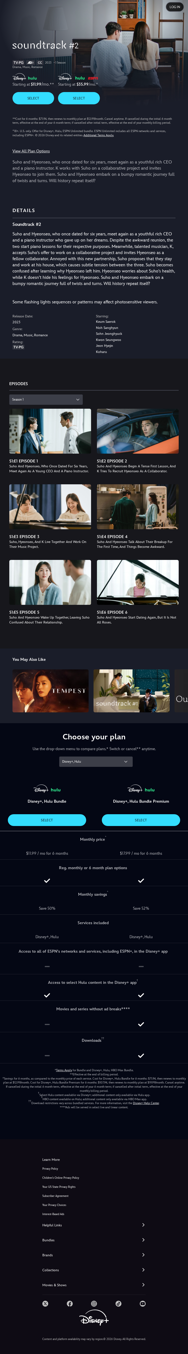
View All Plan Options (31, 151)
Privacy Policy (50, 1168)
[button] (94, 1225)
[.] (45, 1304)
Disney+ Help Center (146, 1103)
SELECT (33, 98)
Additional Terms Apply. (98, 135)
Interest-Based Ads (53, 1214)
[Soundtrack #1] (132, 690)
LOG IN (175, 7)
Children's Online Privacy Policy (60, 1177)
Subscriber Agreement (55, 1196)
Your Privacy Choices (54, 1205)
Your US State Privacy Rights (58, 1187)
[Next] (179, 690)
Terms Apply (64, 1070)
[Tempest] (50, 690)
